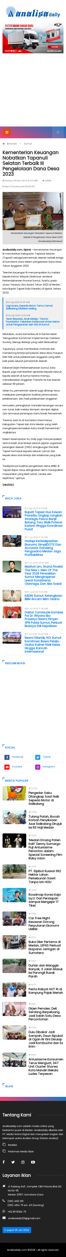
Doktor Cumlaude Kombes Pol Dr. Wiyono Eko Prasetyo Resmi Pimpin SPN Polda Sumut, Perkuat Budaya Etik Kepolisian (44, 619)
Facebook (17, 757)
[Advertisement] (33, 92)
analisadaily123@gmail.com (24, 1218)
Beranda (12, 143)
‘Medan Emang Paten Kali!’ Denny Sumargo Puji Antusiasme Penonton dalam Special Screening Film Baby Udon (45, 849)
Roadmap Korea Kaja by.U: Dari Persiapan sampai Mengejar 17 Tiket (45, 900)
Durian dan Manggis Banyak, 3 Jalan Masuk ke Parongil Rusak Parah (46, 970)
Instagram (49, 766)
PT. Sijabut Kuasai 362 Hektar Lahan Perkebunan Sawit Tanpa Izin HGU (45, 876)
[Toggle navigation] (7, 132)
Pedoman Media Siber (21, 1151)
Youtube (17, 766)
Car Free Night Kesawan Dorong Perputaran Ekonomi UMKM (44, 923)
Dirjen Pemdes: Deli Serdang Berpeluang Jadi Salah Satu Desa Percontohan (45, 1013)
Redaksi (12, 1145)
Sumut (28, 143)
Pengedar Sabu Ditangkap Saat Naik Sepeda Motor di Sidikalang (44, 798)
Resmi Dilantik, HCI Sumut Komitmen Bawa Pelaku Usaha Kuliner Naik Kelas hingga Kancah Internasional (43, 645)
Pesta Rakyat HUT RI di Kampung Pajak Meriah (46, 991)
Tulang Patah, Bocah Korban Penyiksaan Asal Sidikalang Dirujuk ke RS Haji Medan (45, 822)
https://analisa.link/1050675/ (19, 186)
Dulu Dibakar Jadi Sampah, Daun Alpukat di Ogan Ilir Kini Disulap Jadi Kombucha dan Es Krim (46, 1039)
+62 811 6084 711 (17, 1211)
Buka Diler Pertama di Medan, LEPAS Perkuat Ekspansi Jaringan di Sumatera (45, 947)
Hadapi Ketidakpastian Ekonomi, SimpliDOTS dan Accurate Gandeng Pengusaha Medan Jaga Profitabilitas (43, 548)
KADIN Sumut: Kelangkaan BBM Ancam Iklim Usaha (43, 597)
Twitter (47, 757)
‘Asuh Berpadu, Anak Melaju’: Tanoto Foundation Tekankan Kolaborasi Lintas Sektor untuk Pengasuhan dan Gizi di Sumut (33, 321)
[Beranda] (33, 11)
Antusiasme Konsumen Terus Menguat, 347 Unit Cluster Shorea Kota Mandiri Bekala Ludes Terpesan (46, 1066)
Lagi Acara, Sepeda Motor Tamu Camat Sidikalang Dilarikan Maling (29, 307)
